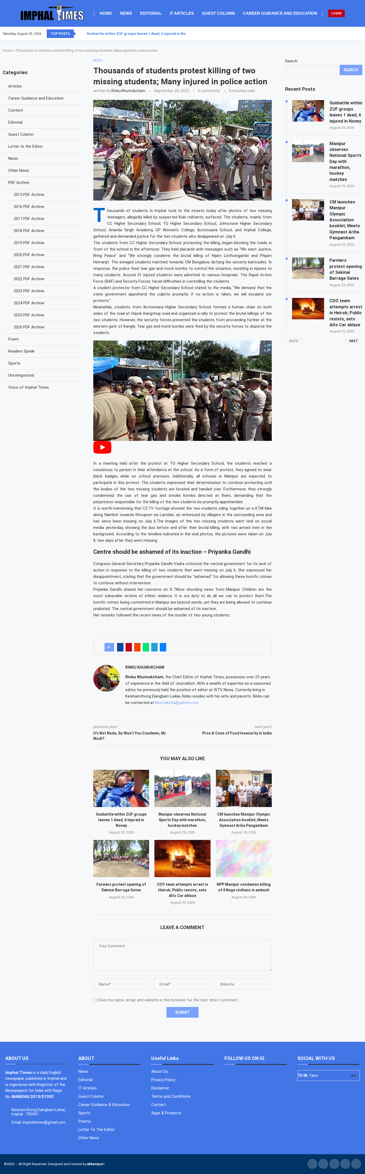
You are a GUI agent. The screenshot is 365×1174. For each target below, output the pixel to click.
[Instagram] (355, 33)
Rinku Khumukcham (128, 91)
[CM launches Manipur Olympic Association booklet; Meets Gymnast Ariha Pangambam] (244, 788)
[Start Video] (102, 452)
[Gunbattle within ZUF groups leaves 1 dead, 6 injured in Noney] (121, 788)
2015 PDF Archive (29, 194)
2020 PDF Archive (29, 254)
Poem (13, 339)
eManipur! (95, 1164)
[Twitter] (352, 33)
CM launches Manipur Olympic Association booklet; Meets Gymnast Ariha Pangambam (243, 819)
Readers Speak (21, 351)
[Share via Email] (163, 647)
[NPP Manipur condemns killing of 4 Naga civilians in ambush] (244, 858)
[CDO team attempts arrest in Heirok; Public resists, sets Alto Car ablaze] (182, 858)
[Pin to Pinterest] (129, 647)
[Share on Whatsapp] (146, 647)
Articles (15, 86)
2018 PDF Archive (29, 230)
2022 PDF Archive (29, 279)
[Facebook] (349, 33)
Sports (14, 363)
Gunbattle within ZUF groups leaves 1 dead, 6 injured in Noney (139, 34)
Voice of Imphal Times (28, 387)
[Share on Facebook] (120, 647)
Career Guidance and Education (280, 13)
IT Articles (182, 13)
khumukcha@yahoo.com (177, 702)
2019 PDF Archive (29, 242)
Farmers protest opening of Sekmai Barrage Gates (345, 269)
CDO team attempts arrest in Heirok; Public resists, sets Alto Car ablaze (182, 889)
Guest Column (218, 13)
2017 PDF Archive (29, 218)
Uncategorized (21, 375)
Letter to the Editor (25, 146)
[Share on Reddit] (137, 647)
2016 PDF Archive (29, 206)
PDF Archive (18, 182)
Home (106, 13)
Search (291, 61)
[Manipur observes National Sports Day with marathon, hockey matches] (182, 788)
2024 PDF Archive (29, 303)
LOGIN (336, 13)
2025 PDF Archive (29, 315)
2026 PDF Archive (29, 327)
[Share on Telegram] (154, 647)
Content (15, 110)
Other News (18, 170)
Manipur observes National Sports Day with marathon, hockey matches (182, 819)
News (126, 13)
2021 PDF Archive (29, 266)
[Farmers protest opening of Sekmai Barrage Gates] (121, 858)
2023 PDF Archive (29, 291)
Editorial (151, 13)
